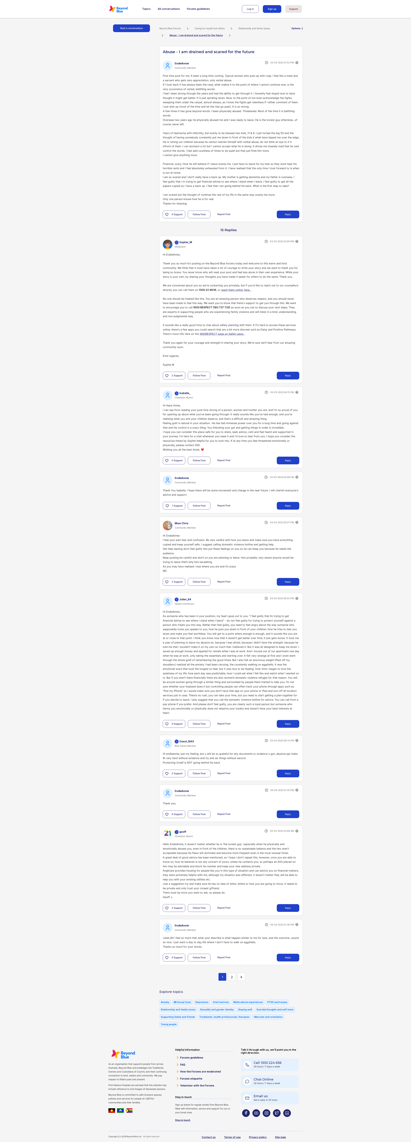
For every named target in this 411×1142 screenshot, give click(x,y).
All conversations (169, 8)
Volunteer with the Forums (197, 1085)
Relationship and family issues (254, 28)
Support (293, 9)
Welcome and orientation (268, 1017)
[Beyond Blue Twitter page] (277, 1119)
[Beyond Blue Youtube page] (256, 1119)
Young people (169, 1024)
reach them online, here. (236, 289)
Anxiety (165, 1002)
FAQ (182, 1064)
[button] (166, 214)
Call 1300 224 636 (267, 1063)
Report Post (223, 214)
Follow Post (199, 214)
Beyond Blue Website (123, 1054)
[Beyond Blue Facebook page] (246, 1119)
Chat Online (263, 1079)
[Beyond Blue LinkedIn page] (287, 1119)
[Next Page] (241, 977)
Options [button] (296, 28)
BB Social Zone (182, 1002)
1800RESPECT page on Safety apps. (222, 333)
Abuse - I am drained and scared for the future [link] (196, 35)
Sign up (272, 9)
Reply (288, 214)
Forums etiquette (191, 1078)
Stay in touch (182, 1120)
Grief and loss (221, 1002)
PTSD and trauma (277, 1002)
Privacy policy (258, 1137)
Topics (146, 8)
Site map (280, 1137)
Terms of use (232, 1137)
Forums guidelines (198, 8)
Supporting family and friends (178, 1017)
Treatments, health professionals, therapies (224, 1017)
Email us (261, 1096)
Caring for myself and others (210, 28)
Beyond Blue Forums (123, 9)
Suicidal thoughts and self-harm (275, 1009)
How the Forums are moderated (200, 1071)
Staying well (245, 1009)
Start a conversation (131, 28)
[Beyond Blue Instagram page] (266, 1119)
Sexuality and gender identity (217, 1009)
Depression (201, 1002)
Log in (250, 9)
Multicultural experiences (248, 1002)
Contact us (209, 1137)
